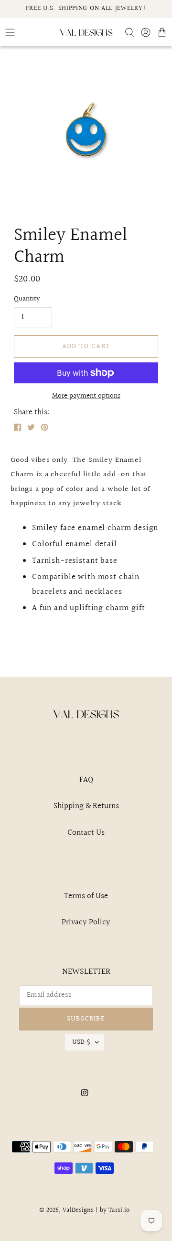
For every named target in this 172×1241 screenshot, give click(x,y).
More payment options (86, 396)
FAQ (86, 779)
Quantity (27, 299)
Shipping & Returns (86, 806)
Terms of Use (86, 896)
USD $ (81, 1042)
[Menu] (28, 32)
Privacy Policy (86, 922)
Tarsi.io (118, 1210)
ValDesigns (78, 1210)
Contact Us (86, 832)
